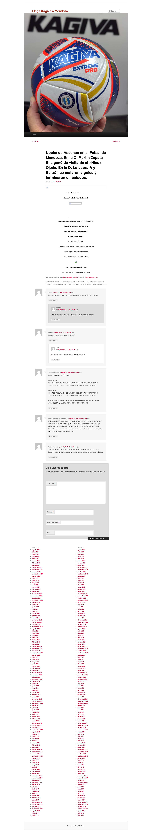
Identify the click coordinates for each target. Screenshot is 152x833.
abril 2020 (35, 714)
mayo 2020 (35, 712)
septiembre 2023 (37, 627)
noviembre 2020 (37, 701)
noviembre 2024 (37, 596)
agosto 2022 (36, 655)
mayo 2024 (35, 609)
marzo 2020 (35, 717)
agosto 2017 (36, 785)
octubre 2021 (36, 677)
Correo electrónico (53, 522)
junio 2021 (35, 686)
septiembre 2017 (37, 782)
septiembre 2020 (37, 703)
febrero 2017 (36, 798)
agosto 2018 (36, 758)
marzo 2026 (35, 561)
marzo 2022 (35, 666)
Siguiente (116, 141)
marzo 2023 (35, 640)
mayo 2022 (35, 662)
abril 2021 (35, 690)
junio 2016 (35, 815)
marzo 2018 (35, 769)
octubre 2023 (36, 624)
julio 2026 (35, 552)
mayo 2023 (35, 635)
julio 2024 (35, 605)
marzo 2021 (35, 692)
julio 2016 (35, 813)
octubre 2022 (36, 651)
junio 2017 (35, 789)
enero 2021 (35, 697)
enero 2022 (35, 670)
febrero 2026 (36, 563)
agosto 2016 (36, 811)
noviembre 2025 (37, 569)
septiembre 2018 (37, 756)
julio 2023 (35, 631)
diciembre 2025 (37, 567)
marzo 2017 (35, 795)
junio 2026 (35, 554)
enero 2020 (35, 721)
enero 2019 (35, 747)
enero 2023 (35, 644)
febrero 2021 (36, 695)
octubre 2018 (36, 754)
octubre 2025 (36, 572)
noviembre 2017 (37, 778)
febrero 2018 (36, 771)
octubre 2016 (36, 806)
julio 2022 (35, 657)
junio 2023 (35, 633)
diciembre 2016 (37, 802)
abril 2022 (35, 664)
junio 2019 (35, 736)
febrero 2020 (36, 719)
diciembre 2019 (37, 723)
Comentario (51, 483)
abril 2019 (35, 741)
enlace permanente (91, 277)
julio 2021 (35, 684)
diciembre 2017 (37, 776)
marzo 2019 (35, 743)
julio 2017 (35, 787)
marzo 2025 (35, 587)
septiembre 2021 (37, 679)
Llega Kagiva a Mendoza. (50, 11)
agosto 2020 (36, 705)
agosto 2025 (36, 576)
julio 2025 (35, 578)
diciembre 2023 (37, 620)
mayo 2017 (35, 791)
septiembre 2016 (37, 809)
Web (48, 532)
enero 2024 (35, 618)
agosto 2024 (36, 602)
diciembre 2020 (37, 699)
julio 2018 (35, 760)
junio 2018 (35, 763)
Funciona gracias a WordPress (76, 826)
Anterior (35, 141)
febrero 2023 (36, 642)
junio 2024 (35, 607)
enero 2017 (35, 800)
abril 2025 (35, 585)
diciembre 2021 (37, 673)
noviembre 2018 (37, 752)
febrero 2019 (36, 745)
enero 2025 (35, 591)
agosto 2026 (36, 550)
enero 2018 (35, 774)
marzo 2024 (35, 613)
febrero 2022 (36, 668)
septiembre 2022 (37, 653)
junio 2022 (35, 659)
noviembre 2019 (37, 725)
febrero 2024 (36, 616)
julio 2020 (35, 708)
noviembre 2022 (37, 648)
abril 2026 (35, 559)
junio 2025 (35, 580)
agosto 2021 (36, 681)
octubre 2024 (36, 598)
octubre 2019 (36, 727)
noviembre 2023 (37, 622)
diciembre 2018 (37, 749)
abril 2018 (35, 767)
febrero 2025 (36, 589)
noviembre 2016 (37, 804)
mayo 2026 (35, 556)
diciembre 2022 (37, 646)
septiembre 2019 (37, 730)
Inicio (34, 135)
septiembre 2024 (37, 600)
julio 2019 (35, 734)
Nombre (50, 512)
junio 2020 (35, 710)
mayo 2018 (35, 765)
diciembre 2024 (37, 594)
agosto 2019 (36, 732)
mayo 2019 (35, 738)
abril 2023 (35, 637)
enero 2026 (35, 565)
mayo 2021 (35, 688)
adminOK (77, 277)
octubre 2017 (36, 780)
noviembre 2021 (37, 675)
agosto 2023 (36, 629)
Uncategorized (67, 277)
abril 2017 (35, 793)
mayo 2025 (35, 583)
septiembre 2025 (37, 574)
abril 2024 (35, 611)
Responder (53, 300)
